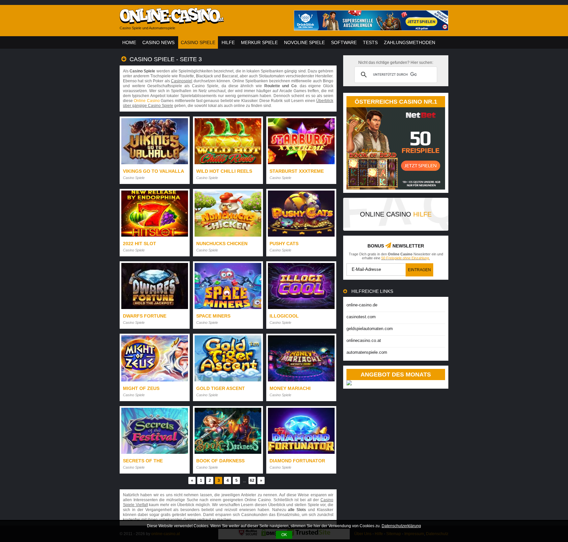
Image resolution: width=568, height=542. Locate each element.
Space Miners (213, 316)
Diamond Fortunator (297, 460)
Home (129, 42)
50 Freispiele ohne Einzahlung (405, 258)
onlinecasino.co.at (363, 340)
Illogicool (284, 316)
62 (252, 480)
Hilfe (228, 42)
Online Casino (146, 100)
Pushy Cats (284, 243)
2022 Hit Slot (139, 243)
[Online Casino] (202, 22)
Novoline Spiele (304, 42)
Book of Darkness (220, 460)
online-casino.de (361, 304)
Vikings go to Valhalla (153, 171)
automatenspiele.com (366, 352)
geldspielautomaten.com (369, 328)
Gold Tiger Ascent (220, 388)
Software (344, 42)
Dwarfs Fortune (144, 316)
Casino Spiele (198, 42)
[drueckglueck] (371, 28)
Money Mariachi (290, 388)
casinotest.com (361, 316)
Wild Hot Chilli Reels (224, 171)
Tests (370, 42)
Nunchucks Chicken (222, 243)
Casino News (158, 42)
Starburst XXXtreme (297, 171)
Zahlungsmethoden (409, 42)
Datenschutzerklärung (401, 526)
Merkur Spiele (259, 42)
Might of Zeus (141, 388)
